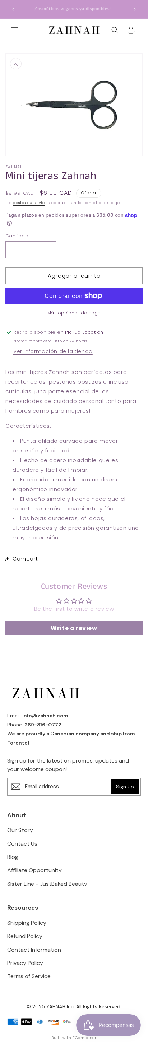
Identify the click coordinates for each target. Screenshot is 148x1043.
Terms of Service (29, 976)
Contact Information (34, 949)
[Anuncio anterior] (13, 9)
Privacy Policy (25, 963)
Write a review (74, 628)
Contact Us (22, 843)
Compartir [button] (27, 558)
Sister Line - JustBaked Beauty (47, 884)
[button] (14, 30)
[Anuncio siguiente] (135, 9)
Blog (12, 857)
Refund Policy (24, 936)
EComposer (84, 1037)
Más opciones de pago (74, 313)
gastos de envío (29, 203)
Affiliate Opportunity (34, 870)
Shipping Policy (26, 923)
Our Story (20, 830)
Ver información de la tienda (53, 351)
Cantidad (16, 235)
